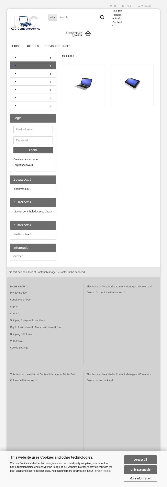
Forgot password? (23, 164)
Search (15, 46)
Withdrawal (16, 341)
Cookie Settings (19, 347)
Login (33, 150)
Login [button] (128, 6)
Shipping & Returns (21, 334)
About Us (32, 46)
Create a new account (25, 159)
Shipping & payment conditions (28, 320)
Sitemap (18, 256)
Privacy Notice (101, 470)
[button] (113, 6)
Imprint (14, 306)
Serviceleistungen (57, 46)
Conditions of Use (20, 299)
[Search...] (102, 17)
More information (141, 478)
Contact (14, 313)
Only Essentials (141, 469)
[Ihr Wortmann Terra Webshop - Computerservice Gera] (26, 21)
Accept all (140, 459)
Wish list (145, 6)
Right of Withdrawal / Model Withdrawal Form (36, 327)
